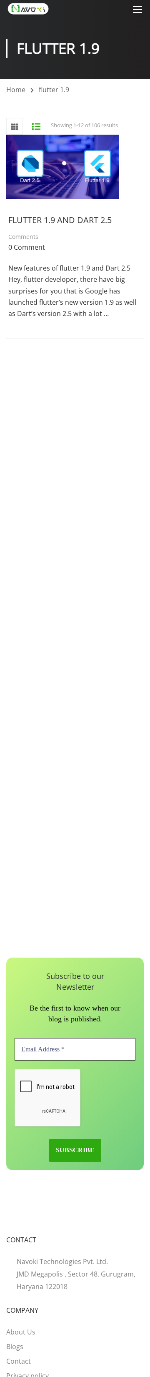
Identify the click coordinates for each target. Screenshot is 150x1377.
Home (15, 89)
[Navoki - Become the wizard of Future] (28, 9)
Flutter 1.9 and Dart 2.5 (60, 220)
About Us (20, 1332)
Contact (18, 1361)
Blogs (14, 1346)
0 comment (26, 247)
